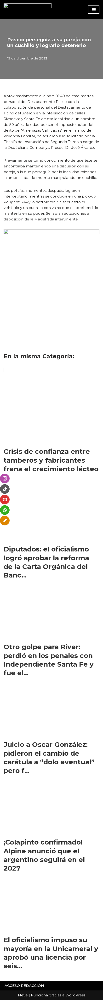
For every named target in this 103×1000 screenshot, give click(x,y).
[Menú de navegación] (93, 9)
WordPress (75, 995)
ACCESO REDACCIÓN (24, 985)
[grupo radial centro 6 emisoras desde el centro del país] (28, 9)
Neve (23, 995)
